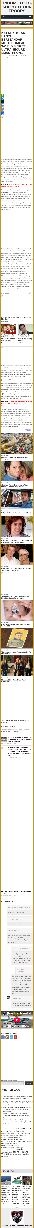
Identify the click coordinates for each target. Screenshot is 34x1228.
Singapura (4, 1152)
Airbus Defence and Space (8, 1129)
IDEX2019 (14, 720)
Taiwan (10, 1152)
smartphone (21, 720)
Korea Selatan (7, 1139)
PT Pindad (17, 1147)
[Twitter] (11, 1037)
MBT (2, 1143)
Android (7, 720)
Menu (4, 16)
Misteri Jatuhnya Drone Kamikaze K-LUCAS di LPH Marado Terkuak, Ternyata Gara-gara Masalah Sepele (17, 1109)
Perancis (13, 1143)
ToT (11, 1154)
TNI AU (5, 1154)
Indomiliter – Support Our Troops (19, 1226)
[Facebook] (17, 98)
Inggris (12, 1135)
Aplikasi (18, 56)
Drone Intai (3, 1133)
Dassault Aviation (23, 1131)
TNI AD (16, 1152)
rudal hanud (12, 1150)
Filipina (3, 1135)
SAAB (25, 1150)
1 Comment (4, 734)
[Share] (17, 113)
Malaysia (29, 1141)
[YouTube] (15, 1037)
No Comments (5, 743)
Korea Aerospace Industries (14, 1137)
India (7, 1135)
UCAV (19, 1154)
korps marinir (18, 1139)
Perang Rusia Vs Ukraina (10, 1146)
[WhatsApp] (17, 95)
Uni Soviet (4, 1156)
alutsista (26, 1128)
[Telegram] (17, 104)
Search (28, 1083)
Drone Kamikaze (11, 1133)
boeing (11, 1131)
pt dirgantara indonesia (7, 1147)
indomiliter (4, 56)
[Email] (17, 110)
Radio (8, 58)
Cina (16, 1131)
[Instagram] (7, 1037)
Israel (21, 1135)
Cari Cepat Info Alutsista (9, 1080)
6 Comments (15, 58)
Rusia (19, 1149)
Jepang (25, 1135)
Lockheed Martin (20, 1141)
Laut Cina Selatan (7, 1141)
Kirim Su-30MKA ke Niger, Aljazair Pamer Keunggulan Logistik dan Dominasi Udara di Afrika (16, 1115)
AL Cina (18, 1129)
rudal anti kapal (5, 1150)
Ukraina (25, 1154)
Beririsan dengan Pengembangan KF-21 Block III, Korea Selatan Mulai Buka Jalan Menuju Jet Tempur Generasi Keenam (18, 1103)
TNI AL (24, 1152)
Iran (17, 1135)
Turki (15, 1154)
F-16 (18, 1133)
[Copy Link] (17, 107)
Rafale (22, 1147)
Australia (4, 1131)
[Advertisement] (17, 77)
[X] (17, 101)
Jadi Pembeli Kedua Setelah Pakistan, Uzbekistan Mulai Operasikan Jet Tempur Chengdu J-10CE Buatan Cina (18, 1121)
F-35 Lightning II (25, 1133)
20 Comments (4, 895)
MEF (7, 1143)
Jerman (4, 1137)
